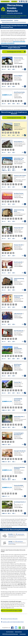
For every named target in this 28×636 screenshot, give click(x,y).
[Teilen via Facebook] (13, 628)
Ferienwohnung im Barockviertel (18, 433)
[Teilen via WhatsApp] (20, 628)
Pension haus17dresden (18, 347)
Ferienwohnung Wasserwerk (18, 399)
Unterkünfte (5, 1)
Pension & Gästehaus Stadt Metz (19, 468)
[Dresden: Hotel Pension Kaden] (7, 95)
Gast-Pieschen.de (18, 330)
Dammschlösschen (18, 416)
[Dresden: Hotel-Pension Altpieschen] (7, 367)
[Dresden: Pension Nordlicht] (7, 488)
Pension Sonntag (18, 58)
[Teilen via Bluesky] (16, 628)
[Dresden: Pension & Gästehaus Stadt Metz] (7, 470)
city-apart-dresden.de (20, 451)
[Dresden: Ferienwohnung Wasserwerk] (7, 402)
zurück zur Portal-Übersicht (10, 618)
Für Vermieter (10, 631)
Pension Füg (17, 382)
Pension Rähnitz (18, 75)
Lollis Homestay (18, 313)
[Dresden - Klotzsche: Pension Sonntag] (7, 61)
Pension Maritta (18, 141)
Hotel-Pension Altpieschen (17, 365)
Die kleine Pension (18, 193)
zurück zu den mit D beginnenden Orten (13, 622)
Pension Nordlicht (18, 485)
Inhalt (14, 1)
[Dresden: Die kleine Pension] (7, 196)
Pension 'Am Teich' (18, 227)
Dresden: (10, 534)
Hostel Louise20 (18, 262)
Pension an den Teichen (20, 175)
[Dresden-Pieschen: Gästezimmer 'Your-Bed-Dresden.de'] (7, 161)
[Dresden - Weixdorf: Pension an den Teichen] (7, 178)
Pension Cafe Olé (18, 245)
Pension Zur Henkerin (17, 124)
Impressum (23, 634)
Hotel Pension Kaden (19, 92)
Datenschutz (18, 631)
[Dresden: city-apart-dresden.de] (7, 453)
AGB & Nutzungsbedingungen (10, 634)
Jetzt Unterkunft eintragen (12, 610)
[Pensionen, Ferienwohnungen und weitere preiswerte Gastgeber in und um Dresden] (4, 535)
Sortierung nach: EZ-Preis (16, 51)
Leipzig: (10, 541)
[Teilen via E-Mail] (24, 628)
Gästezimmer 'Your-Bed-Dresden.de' (19, 158)
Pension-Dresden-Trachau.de (18, 296)
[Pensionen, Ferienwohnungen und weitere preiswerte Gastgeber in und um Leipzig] (4, 543)
